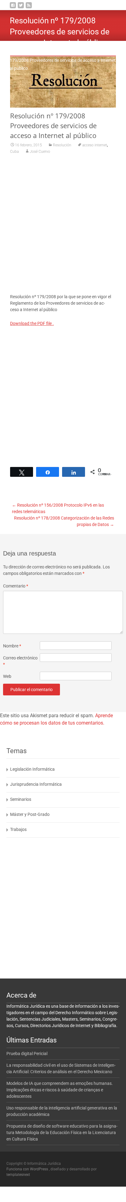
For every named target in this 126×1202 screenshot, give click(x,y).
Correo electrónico (20, 661)
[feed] (29, 7)
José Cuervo (40, 151)
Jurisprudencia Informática (36, 784)
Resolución (62, 52)
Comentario (15, 585)
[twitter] (21, 7)
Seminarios (20, 799)
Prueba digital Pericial (26, 1053)
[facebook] (13, 7)
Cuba (14, 151)
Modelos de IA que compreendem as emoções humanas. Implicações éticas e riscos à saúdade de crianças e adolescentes (59, 1090)
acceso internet (94, 145)
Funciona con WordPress (27, 1169)
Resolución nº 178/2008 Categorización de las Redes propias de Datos (64, 521)
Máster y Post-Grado (30, 814)
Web (7, 676)
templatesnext (18, 1174)
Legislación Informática (32, 769)
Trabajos (18, 829)
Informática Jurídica (29, 52)
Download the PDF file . (32, 323)
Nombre (12, 645)
